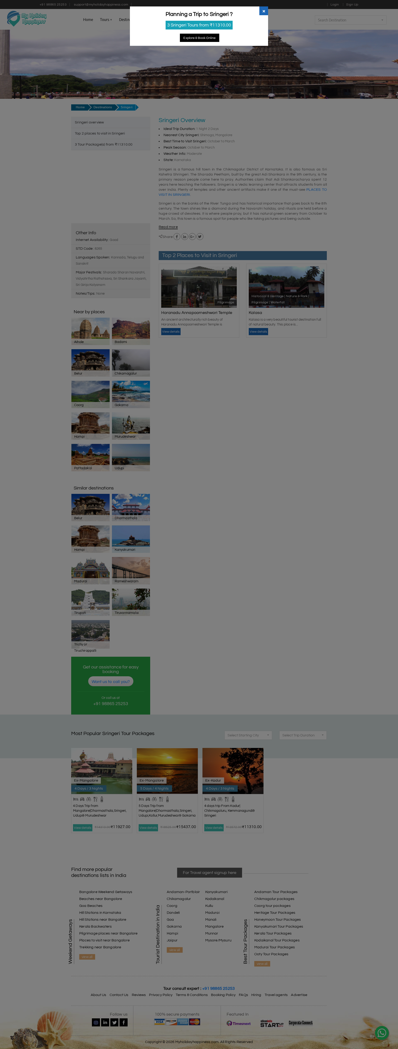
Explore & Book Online (199, 38)
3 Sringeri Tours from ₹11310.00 (199, 25)
